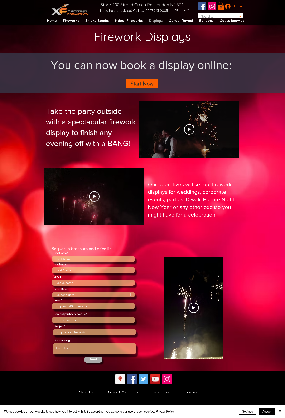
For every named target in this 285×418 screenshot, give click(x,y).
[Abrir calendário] (129, 294)
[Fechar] (279, 411)
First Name (60, 253)
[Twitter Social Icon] (143, 379)
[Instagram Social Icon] (212, 6)
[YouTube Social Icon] (155, 379)
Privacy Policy (165, 411)
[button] (220, 6)
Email (57, 300)
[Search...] (239, 15)
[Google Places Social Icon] (120, 379)
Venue (57, 276)
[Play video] (189, 129)
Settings (247, 411)
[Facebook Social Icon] (202, 6)
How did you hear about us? (70, 314)
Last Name (60, 264)
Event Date (60, 289)
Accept (266, 411)
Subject (59, 326)
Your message (63, 340)
